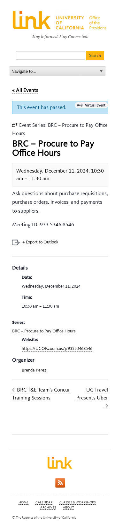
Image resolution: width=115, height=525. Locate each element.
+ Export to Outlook (40, 242)
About (68, 507)
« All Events (25, 90)
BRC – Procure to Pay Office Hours (44, 331)
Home (23, 502)
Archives (48, 507)
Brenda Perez (34, 370)
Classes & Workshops (77, 502)
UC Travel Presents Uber (92, 393)
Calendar (43, 502)
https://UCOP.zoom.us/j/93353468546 (57, 348)
